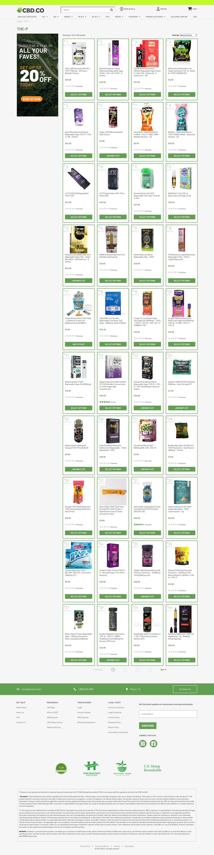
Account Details (84, 712)
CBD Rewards (83, 717)
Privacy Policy (114, 717)
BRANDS (67, 17)
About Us (20, 712)
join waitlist (113, 156)
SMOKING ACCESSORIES (154, 17)
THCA (107, 17)
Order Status (21, 707)
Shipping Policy (114, 722)
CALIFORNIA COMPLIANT (179, 17)
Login (79, 707)
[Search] (111, 10)
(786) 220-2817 (85, 689)
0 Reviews (79, 86)
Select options (79, 94)
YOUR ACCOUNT (84, 702)
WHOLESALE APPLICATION (27, 17)
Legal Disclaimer (115, 712)
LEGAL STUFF (114, 702)
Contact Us (185, 689)
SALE (195, 17)
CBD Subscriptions (55, 722)
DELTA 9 (95, 17)
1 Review (113, 402)
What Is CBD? (52, 712)
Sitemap (117, 846)
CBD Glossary (52, 717)
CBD (54, 17)
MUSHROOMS (133, 17)
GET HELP (20, 702)
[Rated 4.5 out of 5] (139, 524)
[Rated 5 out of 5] (104, 402)
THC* (43, 17)
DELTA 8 (81, 17)
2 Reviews (148, 524)
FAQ (18, 717)
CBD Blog (51, 707)
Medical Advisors (54, 727)
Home (19, 21)
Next (162, 669)
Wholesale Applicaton (86, 722)
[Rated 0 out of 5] (70, 86)
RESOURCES (52, 702)
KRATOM (118, 17)
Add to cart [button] (79, 344)
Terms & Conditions (116, 707)
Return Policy (113, 727)
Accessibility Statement (118, 732)
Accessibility (129, 846)
